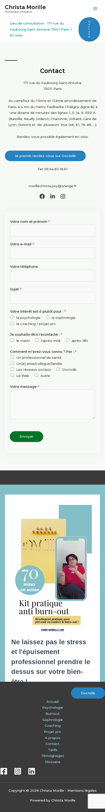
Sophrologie (52, 720)
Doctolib (69, 369)
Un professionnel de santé (39, 357)
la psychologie (28, 318)
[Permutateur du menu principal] (95, 9)
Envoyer (26, 436)
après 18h (80, 341)
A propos (52, 738)
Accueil (52, 702)
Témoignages (52, 756)
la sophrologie (63, 318)
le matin (23, 341)
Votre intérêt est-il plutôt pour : (38, 311)
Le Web (22, 376)
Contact (52, 744)
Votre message (24, 387)
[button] (89, 29)
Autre (45, 376)
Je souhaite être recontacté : (36, 334)
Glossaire (52, 762)
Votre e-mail (22, 244)
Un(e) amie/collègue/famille (39, 364)
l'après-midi (50, 341)
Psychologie (52, 707)
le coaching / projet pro (36, 324)
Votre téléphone (24, 267)
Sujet (15, 289)
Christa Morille (25, 7)
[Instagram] (17, 771)
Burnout (52, 714)
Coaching (53, 726)
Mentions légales (82, 790)
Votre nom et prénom (30, 222)
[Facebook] (4, 771)
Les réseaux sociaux (33, 369)
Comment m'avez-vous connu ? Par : (43, 352)
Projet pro (52, 732)
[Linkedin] (31, 771)
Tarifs (52, 750)
